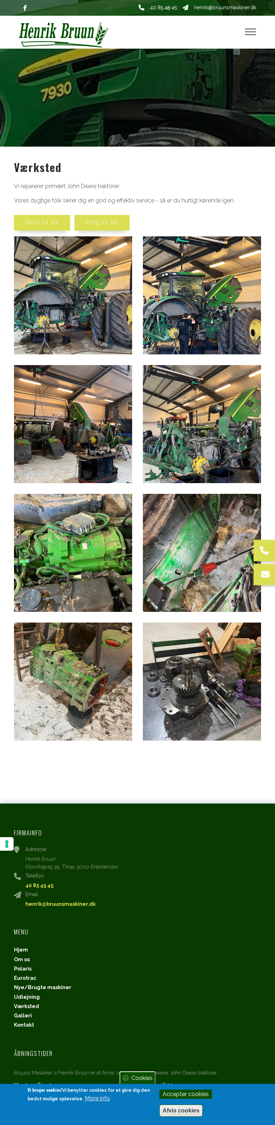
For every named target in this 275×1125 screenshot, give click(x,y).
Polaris (23, 968)
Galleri (23, 1015)
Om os (22, 959)
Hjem (21, 949)
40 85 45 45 (163, 7)
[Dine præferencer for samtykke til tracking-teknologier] (7, 844)
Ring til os (102, 222)
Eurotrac (25, 978)
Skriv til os (42, 222)
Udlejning (27, 996)
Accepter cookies (186, 1094)
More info (97, 1098)
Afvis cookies (181, 1110)
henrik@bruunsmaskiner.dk (225, 7)
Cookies (142, 1078)
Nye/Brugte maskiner (42, 987)
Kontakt (24, 1024)
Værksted (26, 1006)
